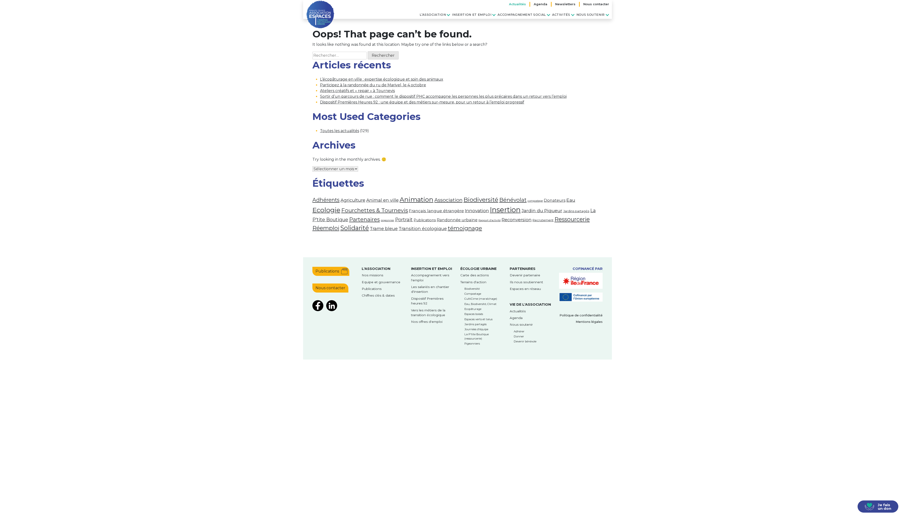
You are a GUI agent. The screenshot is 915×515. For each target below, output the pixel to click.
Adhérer (519, 331)
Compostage (472, 293)
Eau (570, 200)
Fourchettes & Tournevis (374, 210)
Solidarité (354, 228)
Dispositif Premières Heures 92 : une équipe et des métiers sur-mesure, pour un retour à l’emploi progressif (422, 102)
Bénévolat (513, 199)
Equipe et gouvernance (381, 282)
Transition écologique (423, 228)
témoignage (465, 228)
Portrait (404, 219)
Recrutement (543, 220)
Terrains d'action (473, 282)
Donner (519, 336)
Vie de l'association (530, 304)
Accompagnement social (522, 14)
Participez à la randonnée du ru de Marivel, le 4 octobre (373, 85)
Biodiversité (480, 199)
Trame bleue (384, 228)
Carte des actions (474, 275)
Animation (416, 199)
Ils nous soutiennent (526, 282)
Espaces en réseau (525, 289)
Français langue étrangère (436, 210)
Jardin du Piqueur (542, 210)
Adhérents (326, 200)
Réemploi (325, 228)
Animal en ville (382, 200)
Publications (425, 220)
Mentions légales (589, 322)
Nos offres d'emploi (426, 322)
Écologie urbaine (478, 269)
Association (448, 200)
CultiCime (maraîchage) (480, 298)
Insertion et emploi (471, 14)
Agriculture (353, 200)
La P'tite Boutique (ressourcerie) (476, 336)
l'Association (376, 269)
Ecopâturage (472, 309)
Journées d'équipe (476, 329)
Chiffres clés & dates (378, 295)
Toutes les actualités (339, 131)
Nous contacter (596, 4)
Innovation (477, 210)
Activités (561, 14)
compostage (535, 200)
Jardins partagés (576, 211)
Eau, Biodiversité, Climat (480, 304)
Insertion (505, 210)
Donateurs (554, 200)
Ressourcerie (572, 219)
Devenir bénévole (525, 341)
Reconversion (517, 219)
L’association (433, 14)
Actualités (517, 4)
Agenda (540, 4)
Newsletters (565, 4)
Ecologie (326, 210)
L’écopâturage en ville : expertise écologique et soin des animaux (381, 79)
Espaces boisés (473, 314)
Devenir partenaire (525, 275)
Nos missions (372, 275)
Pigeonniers (472, 343)
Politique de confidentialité (581, 315)
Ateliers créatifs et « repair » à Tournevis (357, 90)
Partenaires (364, 219)
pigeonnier (387, 220)
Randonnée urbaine (457, 219)
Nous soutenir (590, 14)
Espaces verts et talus (478, 319)
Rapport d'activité (489, 220)
